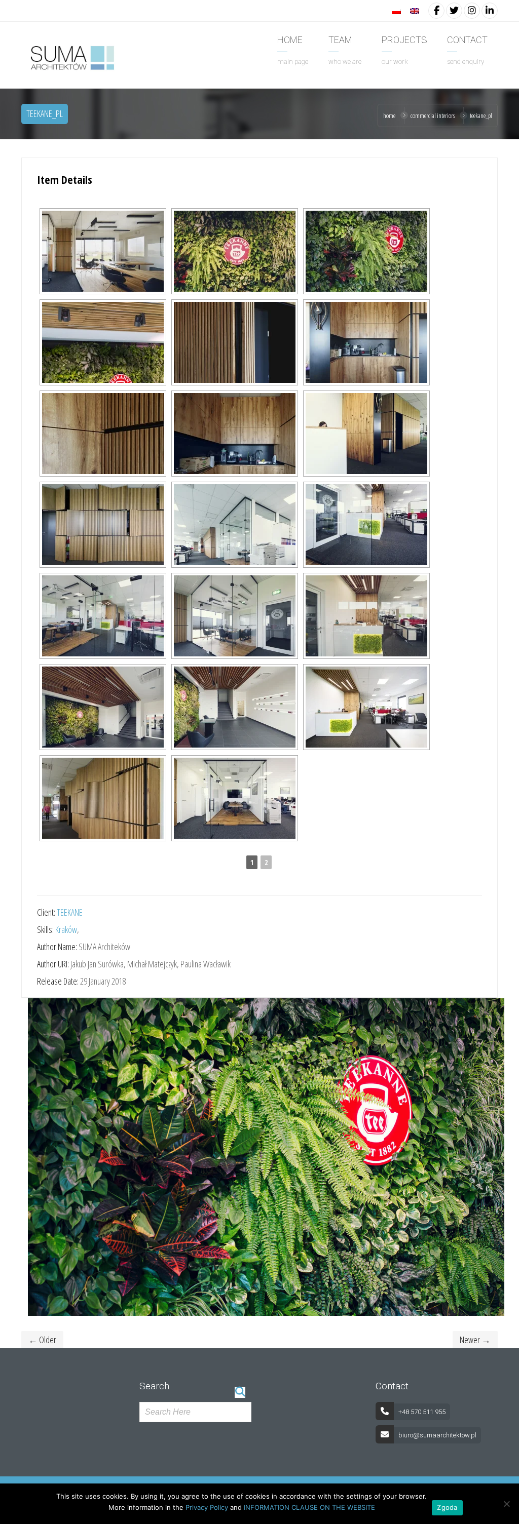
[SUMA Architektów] (71, 56)
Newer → (475, 1340)
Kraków (66, 929)
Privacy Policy (207, 1507)
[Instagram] (472, 10)
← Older (42, 1340)
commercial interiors (433, 115)
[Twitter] (454, 10)
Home (389, 115)
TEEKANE (70, 912)
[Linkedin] (489, 10)
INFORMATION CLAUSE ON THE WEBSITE (309, 1507)
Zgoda (447, 1507)
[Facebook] (436, 10)
